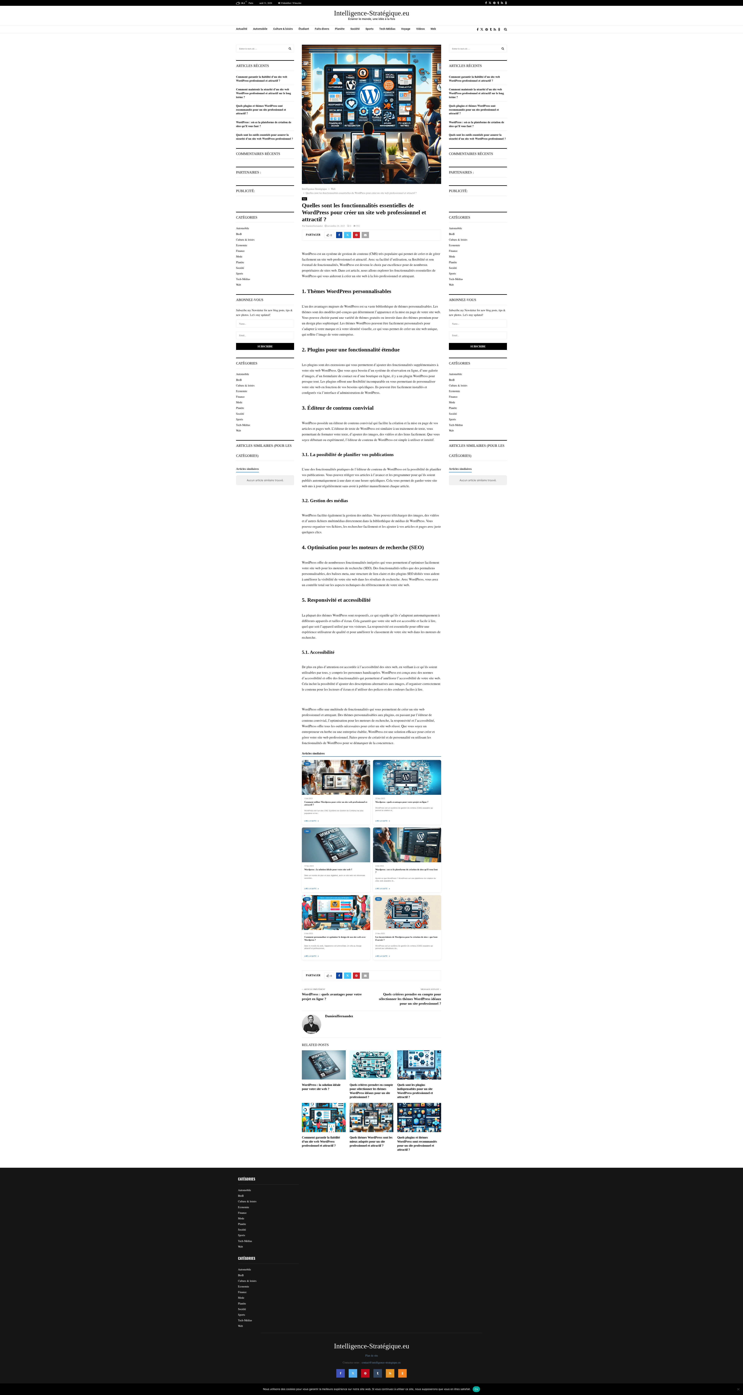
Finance (240, 251)
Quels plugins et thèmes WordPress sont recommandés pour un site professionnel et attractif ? (261, 109)
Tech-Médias (387, 28)
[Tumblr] (492, 29)
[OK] (500, 29)
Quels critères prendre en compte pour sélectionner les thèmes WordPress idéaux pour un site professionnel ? (410, 998)
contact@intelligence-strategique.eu (381, 1362)
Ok (476, 1389)
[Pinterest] (487, 29)
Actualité (241, 28)
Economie (241, 245)
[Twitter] (482, 29)
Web (433, 28)
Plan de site (371, 1355)
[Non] (738, 1389)
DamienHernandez (314, 225)
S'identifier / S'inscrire (291, 2)
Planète (340, 28)
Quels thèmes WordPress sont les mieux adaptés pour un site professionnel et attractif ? (371, 1141)
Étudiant (304, 28)
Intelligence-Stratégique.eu (371, 13)
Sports (369, 28)
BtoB (239, 234)
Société (355, 28)
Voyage (405, 28)
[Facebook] (478, 29)
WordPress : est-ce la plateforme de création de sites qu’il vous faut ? (263, 124)
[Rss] (496, 29)
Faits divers (322, 28)
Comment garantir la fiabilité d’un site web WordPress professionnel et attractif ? (321, 1141)
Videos (420, 28)
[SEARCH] (290, 48)
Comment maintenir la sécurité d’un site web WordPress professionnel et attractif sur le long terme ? (263, 93)
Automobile (260, 28)
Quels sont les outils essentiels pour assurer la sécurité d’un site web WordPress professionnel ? (264, 137)
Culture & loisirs (283, 28)
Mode (239, 256)
